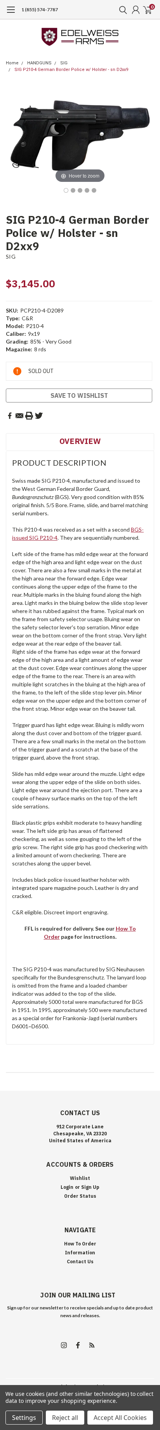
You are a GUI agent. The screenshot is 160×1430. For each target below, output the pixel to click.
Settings (24, 1417)
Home (12, 63)
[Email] (19, 416)
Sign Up (90, 1187)
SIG (64, 63)
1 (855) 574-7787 (39, 9)
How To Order (80, 1244)
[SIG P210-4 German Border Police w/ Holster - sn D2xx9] (66, 190)
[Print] (29, 416)
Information (80, 1253)
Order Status (80, 1196)
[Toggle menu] (10, 13)
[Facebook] (10, 416)
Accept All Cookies (120, 1417)
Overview (80, 441)
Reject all (65, 1417)
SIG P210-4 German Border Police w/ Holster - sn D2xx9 (71, 69)
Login (67, 1187)
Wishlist (80, 1178)
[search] (121, 9)
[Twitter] (39, 416)
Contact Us (80, 1261)
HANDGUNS (39, 63)
